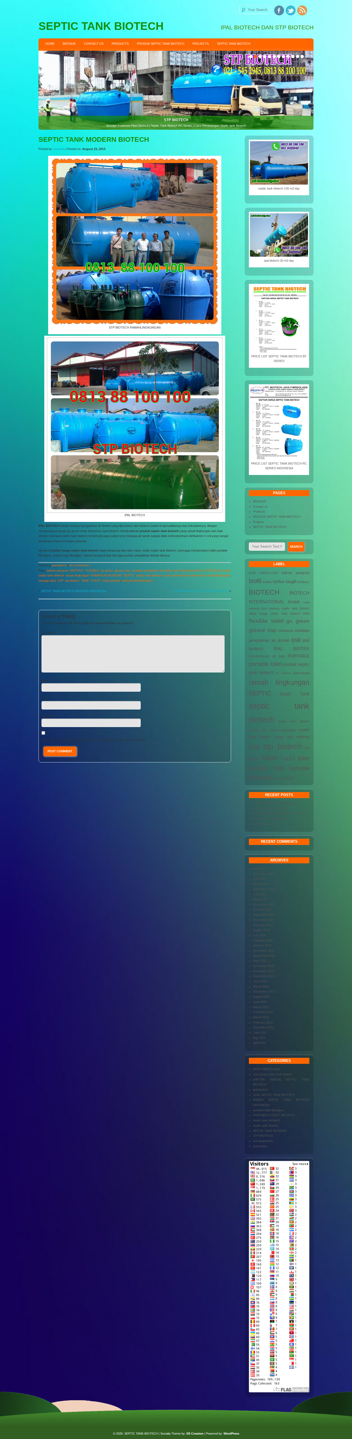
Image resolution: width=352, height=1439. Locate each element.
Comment (48, 632)
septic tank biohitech (266, 1120)
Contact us (93, 43)
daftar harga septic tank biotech (274, 613)
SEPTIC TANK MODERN (270, 1130)
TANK (85, 580)
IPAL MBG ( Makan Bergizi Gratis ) (276, 803)
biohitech (303, 582)
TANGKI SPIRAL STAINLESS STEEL (277, 813)
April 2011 (259, 1042)
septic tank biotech (148, 575)
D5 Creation (195, 1433)
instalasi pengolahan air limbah (152, 570)
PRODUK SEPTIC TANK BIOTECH (160, 43)
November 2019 (263, 904)
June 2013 (260, 1001)
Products (120, 43)
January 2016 (262, 945)
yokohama (260, 1146)
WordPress (231, 1433)
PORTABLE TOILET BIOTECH (274, 1115)
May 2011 (259, 1037)
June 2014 (260, 981)
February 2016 (263, 940)
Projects (201, 43)
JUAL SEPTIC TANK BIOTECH (274, 1094)
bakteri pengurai (57, 570)
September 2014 (264, 976)
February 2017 (263, 925)
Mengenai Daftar (191, 570)
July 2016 (259, 935)
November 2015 (263, 950)
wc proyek (286, 778)
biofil (255, 581)
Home (49, 43)
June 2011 (260, 1032)
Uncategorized (263, 1141)
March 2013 (261, 1007)
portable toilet (265, 664)
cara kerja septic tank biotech (272, 1074)
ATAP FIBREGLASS (263, 573)
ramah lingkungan (77, 575)
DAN (306, 613)
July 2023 (259, 878)
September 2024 (264, 873)
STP (60, 580)
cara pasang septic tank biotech (285, 608)
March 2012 (261, 1017)
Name (46, 680)
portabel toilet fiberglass (268, 1110)
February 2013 (263, 1012)
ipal (176, 570)
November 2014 (263, 971)
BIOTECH (77, 570)
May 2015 (259, 960)
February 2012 (263, 1022)
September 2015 (264, 955)
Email (45, 698)
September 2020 (264, 889)
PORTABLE (212, 570)
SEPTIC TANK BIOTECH (234, 43)
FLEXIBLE (92, 570)
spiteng (302, 736)
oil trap (278, 656)
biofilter (267, 582)
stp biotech (72, 580)
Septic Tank (294, 693)
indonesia (285, 631)
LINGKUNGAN (259, 656)
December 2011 (263, 1027)
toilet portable (111, 580)
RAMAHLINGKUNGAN (106, 575)
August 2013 (261, 996)
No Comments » (80, 565)
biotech (59, 149)
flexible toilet (266, 621)
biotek (294, 601)
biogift (291, 581)
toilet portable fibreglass (137, 580)
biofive (279, 581)
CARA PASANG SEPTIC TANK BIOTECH (201, 591)
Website (47, 716)
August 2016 (261, 930)
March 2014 (261, 986)
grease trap (122, 570)
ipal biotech (59, 565)
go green (107, 570)
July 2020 (259, 894)
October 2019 (262, 909)
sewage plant (47, 580)
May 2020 (259, 899)
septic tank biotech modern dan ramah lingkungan (196, 575)
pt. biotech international (292, 673)
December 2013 (263, 991)
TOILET (95, 580)
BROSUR (69, 43)
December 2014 (263, 966)
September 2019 (264, 914)
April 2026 (259, 868)
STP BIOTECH (263, 823)
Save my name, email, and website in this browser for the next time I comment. (94, 739)
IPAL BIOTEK (292, 648)
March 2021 (261, 884)
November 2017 (263, 919)
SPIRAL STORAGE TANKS (271, 818)
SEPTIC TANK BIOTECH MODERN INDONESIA (73, 591)
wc (275, 778)
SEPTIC (129, 575)
